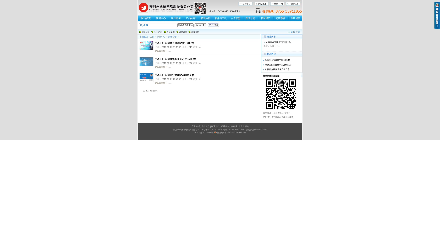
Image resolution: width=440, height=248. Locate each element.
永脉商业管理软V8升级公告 (278, 42)
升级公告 (195, 32)
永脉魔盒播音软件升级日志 (179, 43)
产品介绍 (191, 18)
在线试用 (294, 4)
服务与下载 (221, 18)
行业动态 (158, 32)
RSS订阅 (278, 4)
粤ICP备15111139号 (204, 132)
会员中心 (246, 4)
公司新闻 (145, 32)
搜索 (200, 25)
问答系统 (280, 18)
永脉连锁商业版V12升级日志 (180, 59)
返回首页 (295, 32)
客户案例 (176, 18)
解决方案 (206, 18)
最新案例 (170, 32)
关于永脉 (250, 18)
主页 (152, 36)
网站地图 (262, 4)
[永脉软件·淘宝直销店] (280, 11)
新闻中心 (161, 18)
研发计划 (183, 32)
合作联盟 (235, 18)
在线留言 (295, 18)
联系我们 (265, 18)
